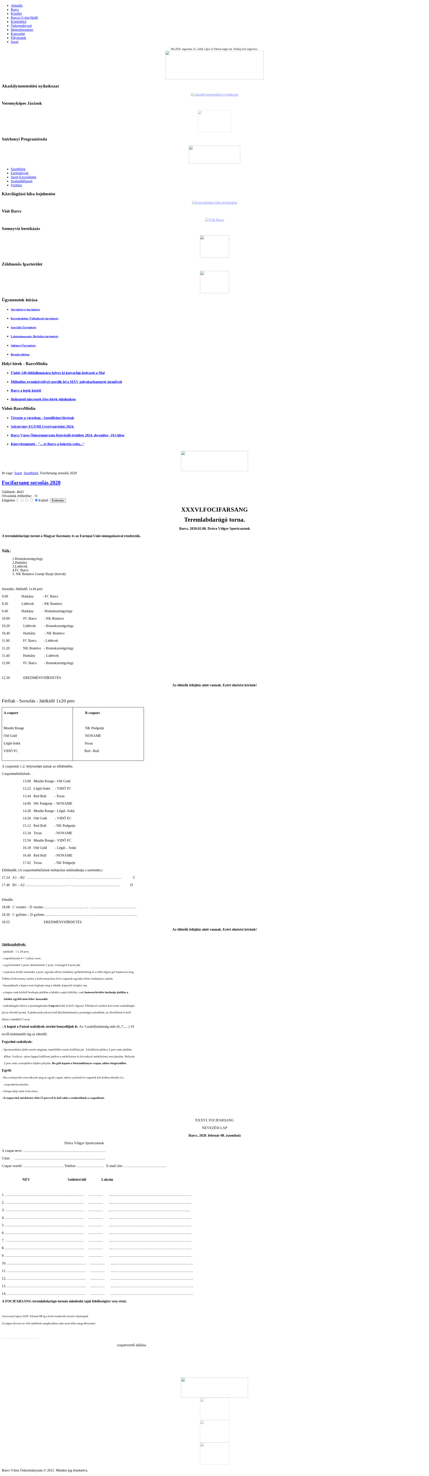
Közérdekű (18, 21)
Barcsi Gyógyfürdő (24, 17)
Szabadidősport (21, 181)
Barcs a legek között (26, 390)
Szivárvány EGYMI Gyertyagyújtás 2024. (42, 426)
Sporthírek (18, 169)
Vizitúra (16, 185)
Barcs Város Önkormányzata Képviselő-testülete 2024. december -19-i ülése (67, 435)
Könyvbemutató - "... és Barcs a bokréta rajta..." (47, 444)
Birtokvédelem (20, 354)
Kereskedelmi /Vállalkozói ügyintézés (34, 318)
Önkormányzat (21, 26)
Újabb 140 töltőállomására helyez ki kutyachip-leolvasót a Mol (58, 373)
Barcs (15, 9)
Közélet (16, 13)
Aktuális (17, 5)
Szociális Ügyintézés (23, 327)
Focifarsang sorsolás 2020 (31, 482)
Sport (14, 42)
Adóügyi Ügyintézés (23, 345)
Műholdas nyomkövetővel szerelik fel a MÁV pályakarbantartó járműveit (66, 382)
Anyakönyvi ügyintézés (25, 309)
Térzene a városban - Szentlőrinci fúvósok (42, 418)
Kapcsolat (18, 34)
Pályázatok (18, 38)
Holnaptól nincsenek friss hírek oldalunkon (43, 399)
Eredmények (20, 173)
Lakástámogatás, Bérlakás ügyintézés (34, 336)
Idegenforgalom (22, 30)
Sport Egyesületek (23, 177)
